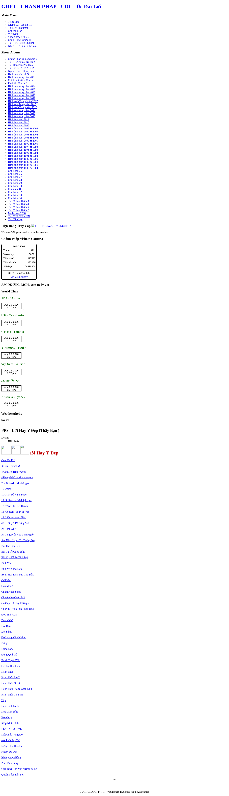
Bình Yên (6, 563)
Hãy (3, 700)
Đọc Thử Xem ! (9, 614)
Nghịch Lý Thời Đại (12, 746)
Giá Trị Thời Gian (10, 666)
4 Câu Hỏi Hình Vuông (13, 471)
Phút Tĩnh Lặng (9, 763)
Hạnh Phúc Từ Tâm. (12, 694)
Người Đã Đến (9, 751)
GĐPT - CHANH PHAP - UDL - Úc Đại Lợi (51, 7)
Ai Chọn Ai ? (8, 528)
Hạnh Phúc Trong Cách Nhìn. (17, 688)
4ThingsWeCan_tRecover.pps (17, 477)
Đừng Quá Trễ (9, 654)
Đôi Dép (6, 626)
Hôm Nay (6, 717)
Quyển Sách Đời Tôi (12, 774)
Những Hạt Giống (11, 757)
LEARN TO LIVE (11, 728)
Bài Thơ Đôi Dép (10, 546)
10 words (6, 488)
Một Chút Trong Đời (12, 734)
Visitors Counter (19, 276)
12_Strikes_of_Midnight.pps (16, 500)
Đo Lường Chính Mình (13, 637)
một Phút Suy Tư (10, 740)
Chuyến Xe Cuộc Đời (13, 597)
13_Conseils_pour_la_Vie (15, 511)
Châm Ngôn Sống (11, 591)
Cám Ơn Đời (8, 460)
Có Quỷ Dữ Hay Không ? (15, 603)
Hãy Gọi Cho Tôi (10, 706)
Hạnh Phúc (7, 671)
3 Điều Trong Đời (10, 466)
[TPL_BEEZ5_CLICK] (51, 226)
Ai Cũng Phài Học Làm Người (17, 534)
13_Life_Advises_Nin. (13, 517)
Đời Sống (6, 631)
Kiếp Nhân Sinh (10, 723)
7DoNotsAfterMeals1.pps (15, 483)
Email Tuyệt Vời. (10, 660)
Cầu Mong (7, 586)
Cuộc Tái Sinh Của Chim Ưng (17, 608)
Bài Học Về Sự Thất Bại (14, 557)
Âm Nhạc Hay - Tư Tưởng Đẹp (18, 540)
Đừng (4, 643)
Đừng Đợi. (7, 648)
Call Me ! (6, 580)
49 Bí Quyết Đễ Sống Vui (15, 523)
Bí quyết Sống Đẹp (11, 568)
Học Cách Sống (9, 711)
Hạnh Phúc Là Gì (10, 677)
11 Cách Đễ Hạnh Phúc (13, 494)
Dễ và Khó (7, 620)
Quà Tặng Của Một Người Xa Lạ (19, 768)
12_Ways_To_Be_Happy (14, 506)
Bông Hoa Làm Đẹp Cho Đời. (17, 574)
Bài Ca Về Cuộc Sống (13, 551)
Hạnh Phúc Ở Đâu (11, 683)
